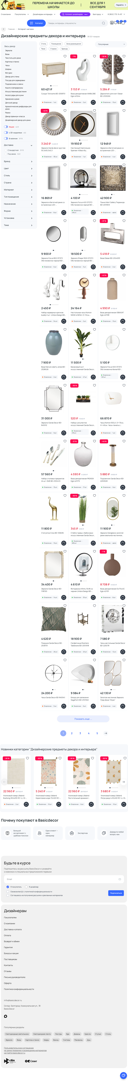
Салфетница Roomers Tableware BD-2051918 (80, 644)
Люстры (58, 1034)
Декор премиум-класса (15, 116)
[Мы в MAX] (5, 1016)
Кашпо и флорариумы (14, 88)
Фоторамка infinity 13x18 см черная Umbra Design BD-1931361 (82, 590)
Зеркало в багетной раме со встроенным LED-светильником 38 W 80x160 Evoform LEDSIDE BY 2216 (53, 203)
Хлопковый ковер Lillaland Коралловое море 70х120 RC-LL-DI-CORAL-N (48, 796)
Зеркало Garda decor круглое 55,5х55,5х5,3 (53, 149)
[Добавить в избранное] (65, 56)
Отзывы (7, 971)
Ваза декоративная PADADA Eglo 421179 (82, 479)
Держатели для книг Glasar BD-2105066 (111, 94)
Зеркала (8, 50)
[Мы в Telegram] (26, 1016)
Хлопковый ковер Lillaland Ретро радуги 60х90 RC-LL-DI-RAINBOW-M (113, 796)
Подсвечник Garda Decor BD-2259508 (112, 479)
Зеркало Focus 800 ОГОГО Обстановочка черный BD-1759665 (52, 259)
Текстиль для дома (13, 58)
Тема (43, 49)
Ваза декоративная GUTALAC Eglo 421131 (112, 590)
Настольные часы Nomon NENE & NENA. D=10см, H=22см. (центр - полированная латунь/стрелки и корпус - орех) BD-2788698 (82, 313)
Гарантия (8, 947)
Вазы (7, 54)
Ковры (46, 1040)
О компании (9, 923)
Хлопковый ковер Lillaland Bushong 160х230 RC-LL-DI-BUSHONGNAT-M (14, 796)
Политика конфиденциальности (19, 989)
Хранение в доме (12, 99)
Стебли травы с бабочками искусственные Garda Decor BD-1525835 (82, 534)
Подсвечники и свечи (14, 84)
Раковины (78, 1040)
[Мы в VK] (15, 1016)
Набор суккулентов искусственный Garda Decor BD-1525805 (82, 423)
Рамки (7, 112)
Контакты (8, 965)
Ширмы (8, 69)
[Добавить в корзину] (63, 102)
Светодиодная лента (42, 1034)
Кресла (88, 1034)
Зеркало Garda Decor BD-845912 (51, 423)
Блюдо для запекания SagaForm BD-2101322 (80, 698)
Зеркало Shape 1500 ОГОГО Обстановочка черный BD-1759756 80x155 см (82, 259)
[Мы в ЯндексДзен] (20, 1016)
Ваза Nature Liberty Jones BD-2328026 (53, 368)
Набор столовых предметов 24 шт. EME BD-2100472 (52, 479)
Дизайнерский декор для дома (17, 120)
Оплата (7, 935)
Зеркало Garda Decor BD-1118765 (51, 590)
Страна (53, 49)
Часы (7, 65)
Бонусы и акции (11, 953)
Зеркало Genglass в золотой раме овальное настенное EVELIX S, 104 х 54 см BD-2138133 (111, 534)
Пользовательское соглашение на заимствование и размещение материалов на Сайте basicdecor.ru (25, 1050)
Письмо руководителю (14, 977)
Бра (67, 1034)
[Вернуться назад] (3, 29)
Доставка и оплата (13, 929)
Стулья (98, 1034)
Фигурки (8, 73)
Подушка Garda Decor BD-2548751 (51, 644)
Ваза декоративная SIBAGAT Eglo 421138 (112, 313)
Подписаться (116, 893)
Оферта (7, 983)
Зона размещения (73, 44)
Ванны (55, 1040)
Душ (88, 1040)
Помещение (56, 44)
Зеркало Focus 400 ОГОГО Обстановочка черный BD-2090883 (82, 203)
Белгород (97, 14)
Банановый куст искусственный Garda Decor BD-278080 (82, 368)
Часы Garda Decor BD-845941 (53, 697)
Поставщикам (10, 959)
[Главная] (14, 23)
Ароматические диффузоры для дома (18, 107)
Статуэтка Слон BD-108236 (52, 533)
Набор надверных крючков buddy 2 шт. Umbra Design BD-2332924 (53, 313)
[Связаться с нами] (123, 1075)
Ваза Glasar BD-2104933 (110, 258)
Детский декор (11, 102)
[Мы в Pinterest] (10, 1016)
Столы (108, 1034)
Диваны (77, 1034)
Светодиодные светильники (17, 1034)
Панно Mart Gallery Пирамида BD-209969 (112, 203)
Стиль (43, 44)
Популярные (103, 44)
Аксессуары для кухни (14, 95)
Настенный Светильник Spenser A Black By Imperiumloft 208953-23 (80, 149)
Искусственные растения (15, 91)
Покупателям (10, 917)
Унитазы (66, 1040)
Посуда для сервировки (15, 80)
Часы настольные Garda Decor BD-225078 (112, 644)
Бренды (65, 49)
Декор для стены (12, 76)
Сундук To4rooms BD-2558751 (53, 93)
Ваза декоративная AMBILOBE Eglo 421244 (83, 94)
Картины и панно (12, 61)
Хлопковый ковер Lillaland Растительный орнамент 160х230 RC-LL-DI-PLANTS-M (80, 796)
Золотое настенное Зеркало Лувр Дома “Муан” (112, 698)
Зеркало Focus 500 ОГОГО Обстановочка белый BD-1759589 (111, 368)
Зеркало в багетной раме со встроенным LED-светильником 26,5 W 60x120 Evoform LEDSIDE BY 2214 (112, 149)
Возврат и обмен (12, 941)
